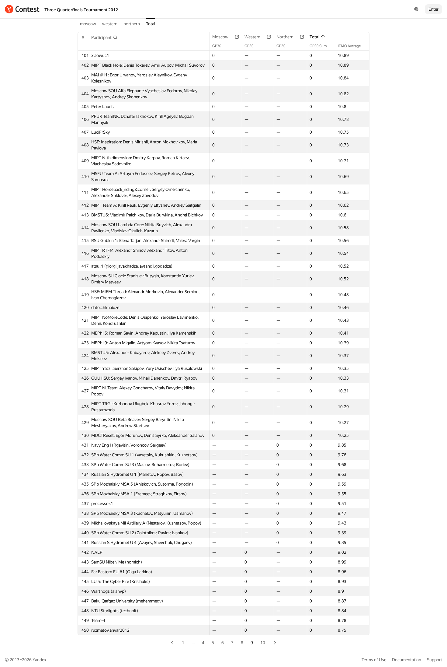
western (109, 23)
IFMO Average (349, 46)
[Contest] (22, 9)
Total (150, 23)
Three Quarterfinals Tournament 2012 (81, 9)
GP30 (216, 46)
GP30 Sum (318, 46)
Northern (284, 36)
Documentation (406, 659)
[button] (104, 37)
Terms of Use (374, 659)
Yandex (39, 659)
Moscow (220, 36)
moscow (88, 23)
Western (252, 36)
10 (262, 642)
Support (434, 659)
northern (131, 23)
